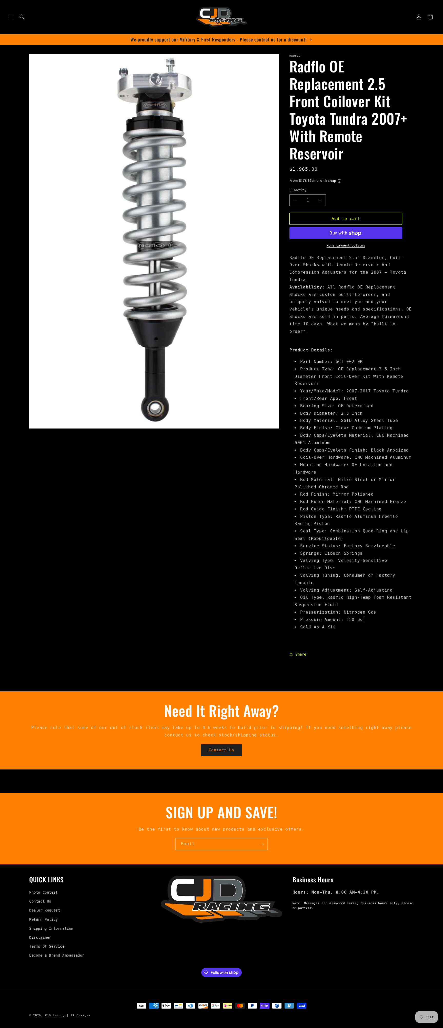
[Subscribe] (261, 844)
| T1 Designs (78, 1015)
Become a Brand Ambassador (56, 955)
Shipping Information (51, 928)
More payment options (346, 245)
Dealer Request (44, 910)
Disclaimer (40, 937)
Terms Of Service (47, 946)
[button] (10, 17)
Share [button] (300, 654)
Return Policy (43, 919)
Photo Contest (43, 892)
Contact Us (221, 750)
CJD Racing (55, 1015)
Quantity (298, 190)
